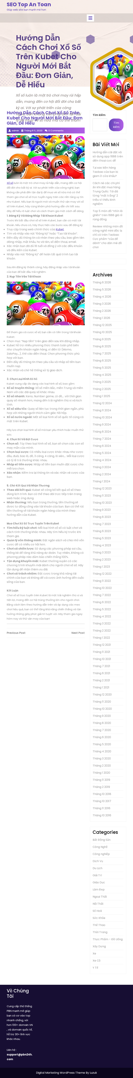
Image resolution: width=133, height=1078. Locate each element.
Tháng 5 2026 (102, 290)
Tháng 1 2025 (101, 396)
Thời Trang (100, 932)
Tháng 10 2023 (102, 503)
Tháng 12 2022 (102, 574)
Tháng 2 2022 (102, 631)
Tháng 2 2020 (102, 766)
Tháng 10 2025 (102, 332)
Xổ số (10, 183)
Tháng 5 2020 (102, 744)
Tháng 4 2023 (102, 545)
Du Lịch (97, 868)
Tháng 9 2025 (102, 339)
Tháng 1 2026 (101, 318)
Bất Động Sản (101, 840)
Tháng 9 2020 (102, 716)
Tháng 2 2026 (102, 311)
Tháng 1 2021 (101, 687)
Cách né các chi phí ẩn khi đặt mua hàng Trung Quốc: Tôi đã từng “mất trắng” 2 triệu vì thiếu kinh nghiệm (106, 193)
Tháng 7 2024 (102, 439)
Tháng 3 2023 (102, 552)
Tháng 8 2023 (102, 517)
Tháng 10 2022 (102, 588)
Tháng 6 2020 (102, 737)
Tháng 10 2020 (102, 709)
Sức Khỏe (99, 918)
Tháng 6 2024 (102, 446)
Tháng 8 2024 (102, 432)
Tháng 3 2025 (102, 382)
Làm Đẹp (99, 890)
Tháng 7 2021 (101, 666)
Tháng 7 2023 (102, 524)
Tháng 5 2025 (102, 368)
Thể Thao (99, 925)
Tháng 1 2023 (101, 567)
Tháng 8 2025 (102, 346)
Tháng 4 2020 (102, 751)
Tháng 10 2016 (102, 815)
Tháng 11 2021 (101, 652)
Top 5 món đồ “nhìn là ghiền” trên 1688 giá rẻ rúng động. (107, 215)
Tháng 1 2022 (101, 638)
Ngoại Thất (100, 897)
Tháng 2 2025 (102, 389)
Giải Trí (97, 875)
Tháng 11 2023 (102, 496)
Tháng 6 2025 (102, 361)
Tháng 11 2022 (102, 581)
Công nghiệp (101, 854)
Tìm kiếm (99, 115)
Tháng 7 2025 (102, 353)
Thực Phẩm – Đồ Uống (108, 939)
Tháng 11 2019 (101, 780)
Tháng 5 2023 (102, 538)
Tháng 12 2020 (102, 695)
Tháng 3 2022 (102, 623)
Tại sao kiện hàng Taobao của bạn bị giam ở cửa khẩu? (105, 172)
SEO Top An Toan (29, 4)
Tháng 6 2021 (101, 673)
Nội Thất (98, 904)
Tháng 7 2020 (102, 730)
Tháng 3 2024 (102, 467)
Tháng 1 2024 (101, 481)
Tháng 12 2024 (102, 403)
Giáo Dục (99, 882)
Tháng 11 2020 (102, 702)
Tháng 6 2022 (102, 602)
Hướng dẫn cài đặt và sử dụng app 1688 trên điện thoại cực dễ (108, 156)
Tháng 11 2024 (102, 410)
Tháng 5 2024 (102, 453)
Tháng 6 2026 (102, 282)
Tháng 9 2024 (102, 425)
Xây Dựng (99, 946)
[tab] (90, 17)
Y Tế (95, 968)
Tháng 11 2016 (101, 808)
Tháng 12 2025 (102, 325)
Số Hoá (97, 911)
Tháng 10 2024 (102, 417)
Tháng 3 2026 (102, 304)
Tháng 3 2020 (102, 758)
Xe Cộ (96, 961)
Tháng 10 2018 (102, 794)
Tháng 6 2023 (102, 531)
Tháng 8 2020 (102, 723)
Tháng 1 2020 (101, 773)
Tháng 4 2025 (102, 375)
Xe (94, 953)
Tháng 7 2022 (102, 595)
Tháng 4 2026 (102, 297)
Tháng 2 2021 (101, 680)
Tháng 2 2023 (102, 560)
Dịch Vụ (98, 861)
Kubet (60, 229)
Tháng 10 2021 (102, 659)
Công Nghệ (100, 847)
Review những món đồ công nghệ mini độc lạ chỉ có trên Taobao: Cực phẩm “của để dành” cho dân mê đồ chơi (108, 236)
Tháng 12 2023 (102, 488)
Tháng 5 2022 (102, 609)
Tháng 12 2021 (102, 645)
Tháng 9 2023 (102, 510)
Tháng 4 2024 (102, 460)
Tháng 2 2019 (101, 787)
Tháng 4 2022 (102, 616)
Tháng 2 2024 (102, 474)
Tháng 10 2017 (102, 801)
